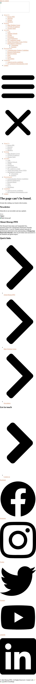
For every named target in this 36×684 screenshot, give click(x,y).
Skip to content (4, 1)
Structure (10, 18)
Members (10, 22)
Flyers (9, 57)
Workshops (10, 37)
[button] (18, 104)
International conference (14, 43)
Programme (14, 45)
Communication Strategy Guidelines (18, 50)
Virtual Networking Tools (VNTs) (17, 42)
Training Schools (12, 33)
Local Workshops (12, 38)
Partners (9, 20)
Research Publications (13, 52)
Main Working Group (13, 25)
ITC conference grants (13, 40)
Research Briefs (12, 53)
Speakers (13, 47)
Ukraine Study (11, 28)
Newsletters (10, 58)
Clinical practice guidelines (15, 62)
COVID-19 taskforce (13, 27)
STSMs (9, 35)
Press (8, 55)
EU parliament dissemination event (17, 64)
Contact (6, 65)
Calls (8, 32)
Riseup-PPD (11, 17)
